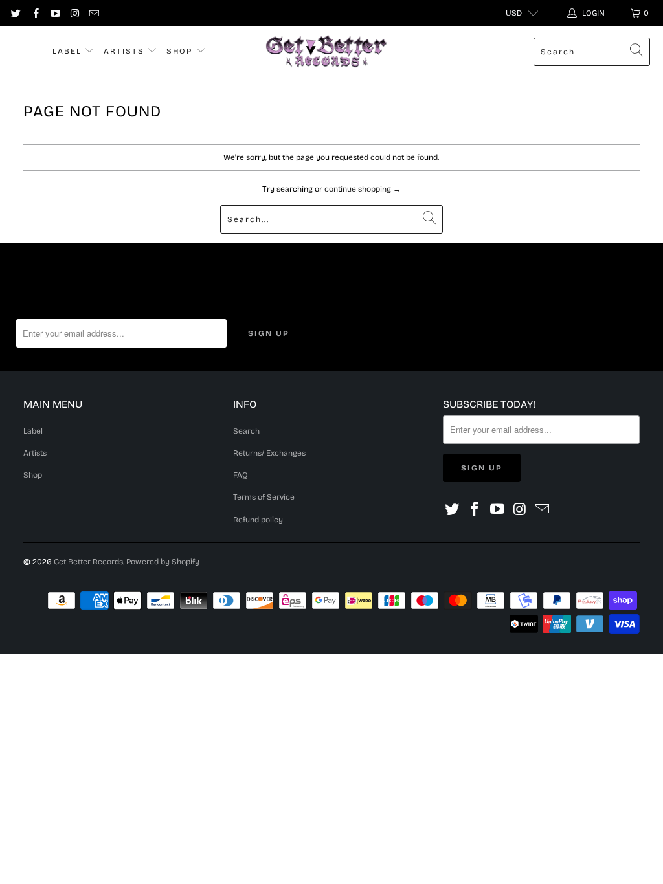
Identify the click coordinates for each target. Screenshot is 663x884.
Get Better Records (88, 561)
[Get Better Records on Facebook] (34, 12)
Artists (126, 51)
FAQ (240, 475)
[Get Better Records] (326, 51)
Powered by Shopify (162, 561)
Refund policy (258, 519)
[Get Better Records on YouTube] (54, 12)
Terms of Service (264, 497)
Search (246, 431)
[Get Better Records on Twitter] (15, 12)
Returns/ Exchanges (269, 453)
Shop (181, 51)
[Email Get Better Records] (93, 12)
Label (68, 51)
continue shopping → (362, 188)
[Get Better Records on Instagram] (74, 12)
